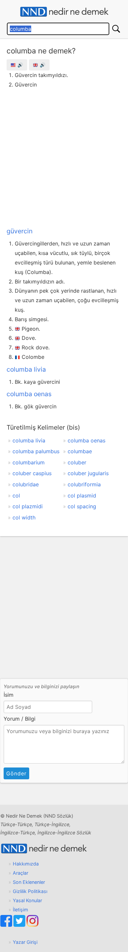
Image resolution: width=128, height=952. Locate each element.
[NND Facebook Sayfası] (6, 925)
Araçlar (20, 873)
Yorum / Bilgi (19, 718)
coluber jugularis (88, 473)
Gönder (16, 773)
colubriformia (84, 484)
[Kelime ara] (116, 29)
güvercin (19, 231)
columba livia (26, 369)
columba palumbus (35, 451)
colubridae (25, 484)
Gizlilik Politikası (30, 891)
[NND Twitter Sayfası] (20, 925)
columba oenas (29, 394)
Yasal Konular (27, 900)
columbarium (28, 462)
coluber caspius (32, 473)
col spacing (82, 506)
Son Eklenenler (29, 882)
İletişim (20, 909)
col (16, 495)
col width (23, 517)
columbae (80, 451)
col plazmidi (27, 506)
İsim (8, 694)
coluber (77, 462)
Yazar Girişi (25, 942)
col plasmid (82, 495)
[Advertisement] (64, 156)
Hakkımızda (26, 863)
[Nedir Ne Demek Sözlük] (64, 11)
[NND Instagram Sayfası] (32, 925)
